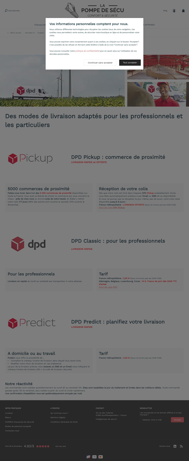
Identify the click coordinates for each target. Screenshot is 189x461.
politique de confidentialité (87, 51)
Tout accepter (130, 62)
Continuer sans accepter (100, 62)
